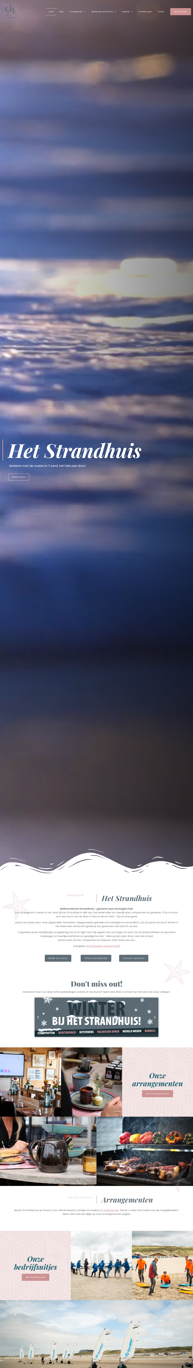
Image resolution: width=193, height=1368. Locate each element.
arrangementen (109, 1210)
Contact (161, 12)
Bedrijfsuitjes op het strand (102, 12)
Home (51, 12)
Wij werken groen (145, 12)
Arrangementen (76, 12)
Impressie (126, 12)
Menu (62, 12)
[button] (38, 1017)
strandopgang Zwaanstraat (102, 946)
